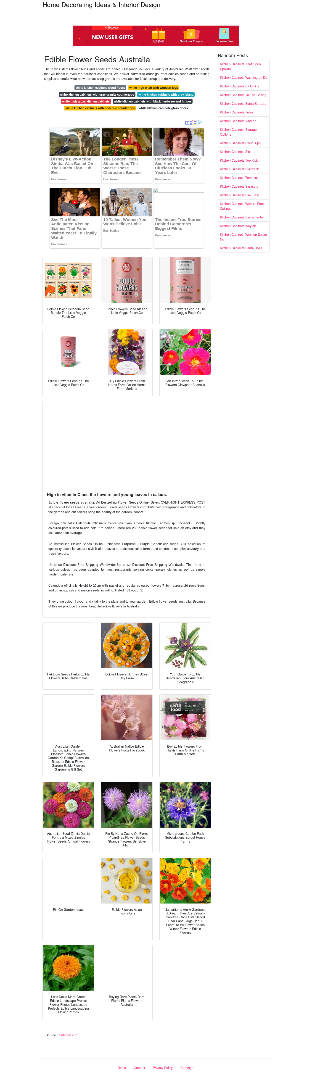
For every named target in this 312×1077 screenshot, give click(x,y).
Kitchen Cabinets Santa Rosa (241, 248)
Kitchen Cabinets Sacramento (241, 217)
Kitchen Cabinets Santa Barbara (243, 103)
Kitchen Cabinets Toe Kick (239, 160)
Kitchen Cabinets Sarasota (239, 186)
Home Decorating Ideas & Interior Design (101, 4)
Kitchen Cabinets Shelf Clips (240, 143)
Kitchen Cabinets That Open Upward (240, 66)
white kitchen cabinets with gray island (165, 94)
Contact (139, 1067)
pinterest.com (68, 1035)
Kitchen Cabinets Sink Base (240, 195)
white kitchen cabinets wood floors (100, 87)
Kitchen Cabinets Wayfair (238, 225)
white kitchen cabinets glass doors (163, 108)
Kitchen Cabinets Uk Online (239, 86)
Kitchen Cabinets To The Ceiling (243, 94)
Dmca (122, 1067)
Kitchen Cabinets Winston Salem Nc (243, 237)
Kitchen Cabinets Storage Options (238, 132)
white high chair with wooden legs (153, 87)
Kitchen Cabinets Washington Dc (243, 77)
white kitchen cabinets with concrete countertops (100, 108)
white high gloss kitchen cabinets (86, 101)
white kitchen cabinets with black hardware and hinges (152, 101)
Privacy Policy (163, 1067)
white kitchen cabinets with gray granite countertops (97, 94)
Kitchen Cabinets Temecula (239, 177)
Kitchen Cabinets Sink (235, 151)
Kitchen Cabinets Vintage (238, 120)
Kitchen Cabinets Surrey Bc (239, 169)
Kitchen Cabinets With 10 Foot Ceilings (242, 206)
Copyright (187, 1067)
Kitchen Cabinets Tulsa (236, 112)
